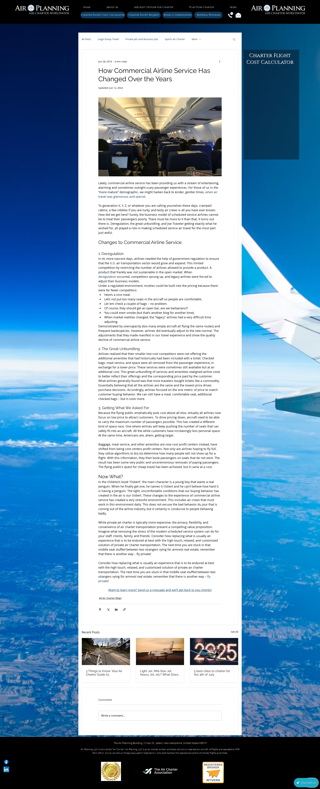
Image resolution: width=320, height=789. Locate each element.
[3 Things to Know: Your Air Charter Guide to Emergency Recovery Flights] (106, 651)
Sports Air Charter (175, 39)
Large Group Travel (108, 39)
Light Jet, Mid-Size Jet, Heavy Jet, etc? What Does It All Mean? (159, 672)
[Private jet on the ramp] (160, 651)
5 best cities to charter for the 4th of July (212, 672)
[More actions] (220, 61)
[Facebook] (6, 762)
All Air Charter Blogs (110, 598)
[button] (112, 5)
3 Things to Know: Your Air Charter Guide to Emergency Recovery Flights (104, 672)
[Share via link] (124, 609)
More (195, 39)
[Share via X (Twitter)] (108, 609)
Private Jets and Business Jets (142, 39)
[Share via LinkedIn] (116, 609)
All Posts (86, 39)
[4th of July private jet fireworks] (214, 651)
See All (234, 631)
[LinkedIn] (6, 769)
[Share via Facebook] (100, 609)
